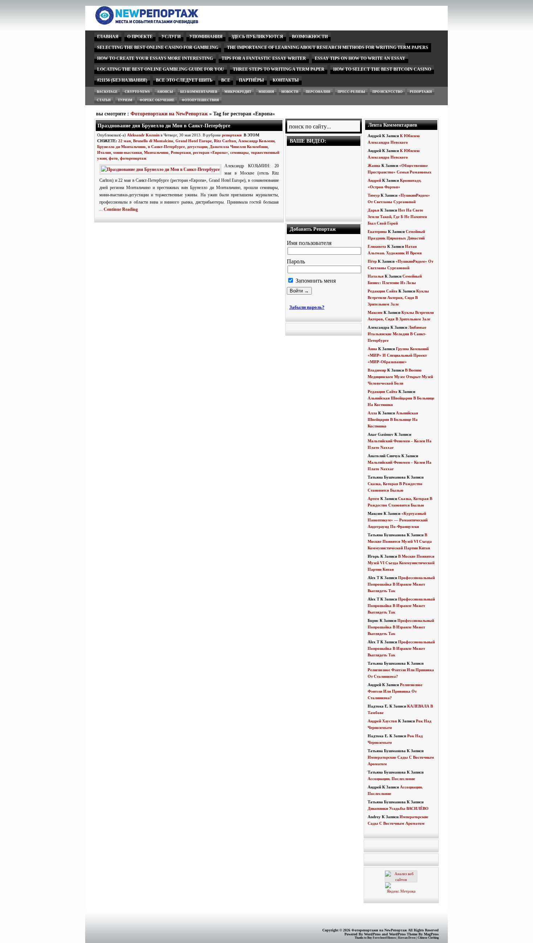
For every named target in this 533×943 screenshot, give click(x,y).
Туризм (125, 100)
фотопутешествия (200, 100)
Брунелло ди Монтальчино (121, 146)
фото (113, 158)
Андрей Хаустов (382, 721)
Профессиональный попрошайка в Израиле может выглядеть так (401, 584)
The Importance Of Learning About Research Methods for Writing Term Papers (327, 47)
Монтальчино (156, 152)
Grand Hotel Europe (193, 141)
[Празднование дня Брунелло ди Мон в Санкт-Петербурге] (161, 169)
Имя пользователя (309, 243)
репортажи (421, 92)
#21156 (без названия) (122, 80)
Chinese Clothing (428, 937)
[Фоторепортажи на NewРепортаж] (159, 23)
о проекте (140, 36)
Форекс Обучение (157, 100)
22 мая (124, 141)
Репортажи (181, 152)
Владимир (377, 370)
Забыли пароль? (307, 307)
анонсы (165, 92)
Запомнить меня (315, 281)
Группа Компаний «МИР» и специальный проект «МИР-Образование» (398, 355)
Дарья (373, 210)
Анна (372, 349)
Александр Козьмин (256, 141)
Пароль (296, 261)
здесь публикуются (257, 36)
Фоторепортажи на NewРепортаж (169, 113)
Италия (104, 152)
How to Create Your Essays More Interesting (155, 58)
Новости (289, 92)
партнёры (251, 80)
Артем (373, 498)
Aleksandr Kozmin (143, 135)
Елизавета (377, 246)
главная (108, 36)
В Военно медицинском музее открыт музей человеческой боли (400, 376)
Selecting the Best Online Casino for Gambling (157, 47)
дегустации (197, 146)
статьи (104, 100)
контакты (286, 80)
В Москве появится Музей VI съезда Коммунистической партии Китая (400, 541)
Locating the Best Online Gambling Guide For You (160, 69)
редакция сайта (382, 291)
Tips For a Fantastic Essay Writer (264, 58)
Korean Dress (407, 937)
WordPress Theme (403, 934)
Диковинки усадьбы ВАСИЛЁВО (398, 808)
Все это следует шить (184, 80)
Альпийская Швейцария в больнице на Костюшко (393, 419)
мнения (266, 92)
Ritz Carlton (225, 141)
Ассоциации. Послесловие (391, 778)
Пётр (372, 261)
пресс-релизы (351, 92)
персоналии (318, 92)
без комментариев (198, 92)
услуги (171, 36)
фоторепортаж (133, 158)
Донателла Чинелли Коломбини (239, 146)
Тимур (374, 195)
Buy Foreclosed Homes (381, 937)
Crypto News (137, 92)
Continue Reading (121, 209)
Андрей (374, 180)
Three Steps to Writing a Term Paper (279, 69)
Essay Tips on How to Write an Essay (360, 58)
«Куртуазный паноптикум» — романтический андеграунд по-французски (397, 520)
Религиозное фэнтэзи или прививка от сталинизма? (395, 691)
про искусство (387, 92)
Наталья (376, 276)
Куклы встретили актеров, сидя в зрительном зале (398, 297)
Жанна (374, 165)
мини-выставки (127, 152)
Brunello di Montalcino (153, 141)
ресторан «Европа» (210, 152)
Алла (372, 413)
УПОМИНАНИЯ (206, 36)
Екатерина (377, 231)
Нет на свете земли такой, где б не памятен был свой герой (397, 216)
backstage (107, 92)
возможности (310, 36)
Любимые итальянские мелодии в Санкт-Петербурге (397, 334)
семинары (239, 152)
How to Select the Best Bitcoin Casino (382, 69)
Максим (375, 312)
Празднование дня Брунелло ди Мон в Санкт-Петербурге (164, 125)
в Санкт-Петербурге (166, 146)
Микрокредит (237, 92)
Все (225, 80)
